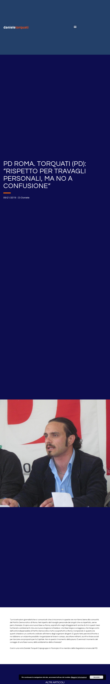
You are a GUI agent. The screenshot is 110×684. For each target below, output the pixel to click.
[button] (75, 26)
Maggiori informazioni (79, 677)
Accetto (97, 677)
